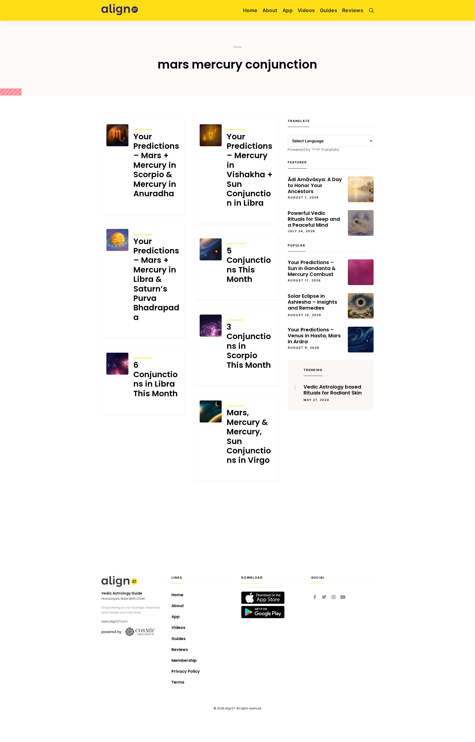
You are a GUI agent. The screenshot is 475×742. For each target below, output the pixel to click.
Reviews (352, 10)
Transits (142, 126)
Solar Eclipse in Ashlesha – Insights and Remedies (312, 302)
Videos (306, 10)
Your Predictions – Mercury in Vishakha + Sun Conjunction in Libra (250, 170)
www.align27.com (114, 621)
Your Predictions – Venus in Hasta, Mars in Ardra (314, 336)
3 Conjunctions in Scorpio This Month (249, 346)
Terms (177, 682)
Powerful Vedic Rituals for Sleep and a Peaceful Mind (314, 219)
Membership (184, 660)
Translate (330, 149)
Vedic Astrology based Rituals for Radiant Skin (333, 390)
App (288, 10)
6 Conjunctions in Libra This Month (155, 379)
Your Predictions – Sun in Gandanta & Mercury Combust (312, 268)
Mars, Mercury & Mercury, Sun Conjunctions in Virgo (249, 436)
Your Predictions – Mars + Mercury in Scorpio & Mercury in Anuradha (156, 165)
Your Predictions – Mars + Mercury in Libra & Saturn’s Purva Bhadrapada (156, 279)
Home (250, 10)
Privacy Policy (185, 671)
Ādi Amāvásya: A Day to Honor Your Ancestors (315, 185)
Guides (328, 10)
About (270, 10)
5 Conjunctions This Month (249, 265)
